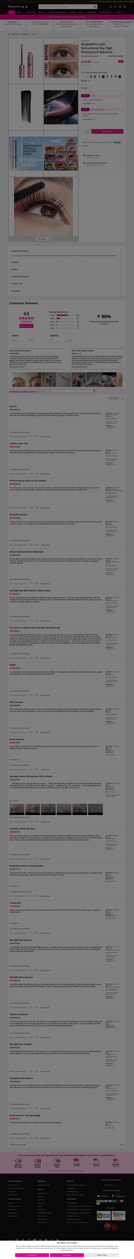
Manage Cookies (102, 1255)
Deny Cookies (67, 1255)
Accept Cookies (32, 1255)
